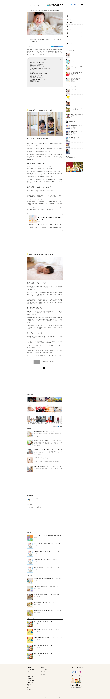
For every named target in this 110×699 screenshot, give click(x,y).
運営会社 (42, 667)
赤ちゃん (36, 507)
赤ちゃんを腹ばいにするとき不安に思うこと (40, 68)
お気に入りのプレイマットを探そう (35, 76)
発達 (32, 507)
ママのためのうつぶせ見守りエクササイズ (39, 79)
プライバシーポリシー (44, 669)
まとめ (31, 84)
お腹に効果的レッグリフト (34, 80)
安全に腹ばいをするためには (34, 72)
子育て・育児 (32, 10)
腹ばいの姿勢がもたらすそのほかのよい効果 (37, 66)
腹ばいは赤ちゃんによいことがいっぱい (39, 62)
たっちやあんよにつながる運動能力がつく (36, 64)
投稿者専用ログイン (44, 674)
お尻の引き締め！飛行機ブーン (35, 81)
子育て (37, 10)
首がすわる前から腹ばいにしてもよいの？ (36, 69)
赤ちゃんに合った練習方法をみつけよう (36, 75)
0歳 (29, 507)
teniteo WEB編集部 (35, 498)
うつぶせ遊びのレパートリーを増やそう (36, 77)
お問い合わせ (43, 671)
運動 (40, 507)
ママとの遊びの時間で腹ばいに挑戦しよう (39, 73)
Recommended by (55, 426)
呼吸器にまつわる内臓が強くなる (35, 65)
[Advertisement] (35, 519)
